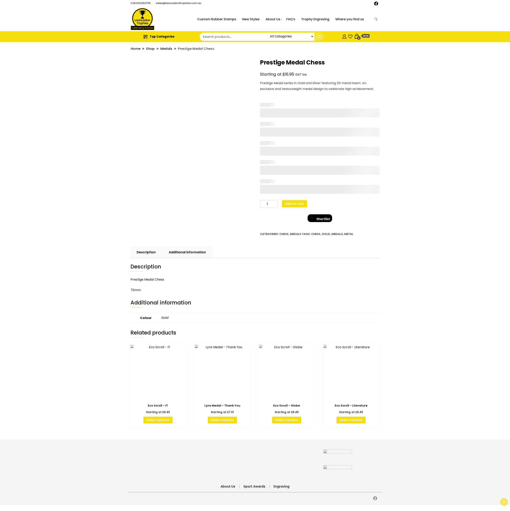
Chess (283, 234)
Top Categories (162, 36)
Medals (295, 234)
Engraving (281, 486)
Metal (348, 234)
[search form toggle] (376, 19)
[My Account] (344, 35)
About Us (273, 19)
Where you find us (349, 19)
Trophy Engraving (315, 19)
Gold (326, 234)
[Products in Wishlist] (350, 35)
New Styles (251, 19)
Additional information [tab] (187, 252)
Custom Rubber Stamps (216, 19)
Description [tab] (146, 252)
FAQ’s (290, 19)
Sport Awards (254, 486)
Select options (158, 420)
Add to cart (294, 203)
